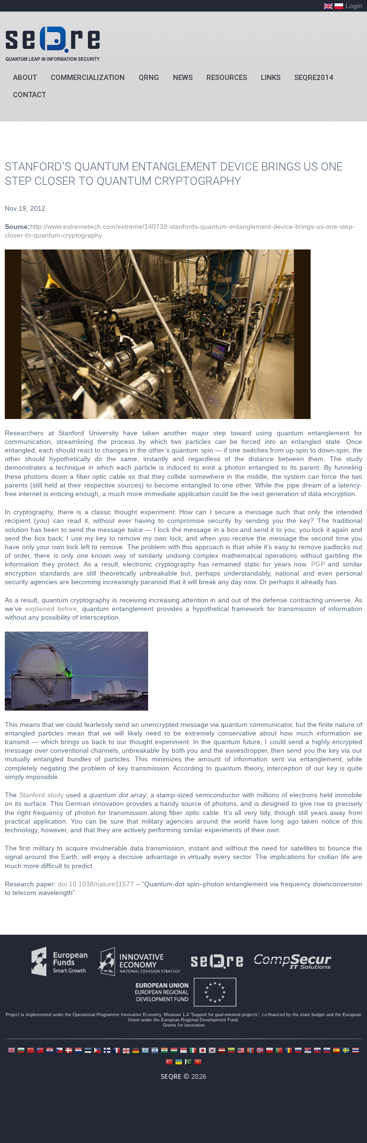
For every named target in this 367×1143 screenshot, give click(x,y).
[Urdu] (188, 1062)
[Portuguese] (279, 1051)
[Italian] (193, 1051)
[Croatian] (50, 1051)
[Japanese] (202, 1051)
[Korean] (212, 1051)
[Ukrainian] (179, 1062)
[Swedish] (346, 1051)
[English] (11, 1051)
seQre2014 (314, 77)
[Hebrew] (155, 1051)
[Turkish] (169, 1062)
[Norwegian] (260, 1051)
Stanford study (41, 795)
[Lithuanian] (231, 1051)
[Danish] (69, 1051)
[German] (136, 1051)
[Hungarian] (174, 1051)
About (25, 77)
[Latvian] (222, 1051)
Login (353, 6)
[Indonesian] (183, 1051)
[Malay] (241, 1051)
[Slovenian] (327, 1051)
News (183, 77)
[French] (116, 1051)
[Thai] (355, 1051)
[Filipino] (97, 1051)
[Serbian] (308, 1051)
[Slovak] (317, 1051)
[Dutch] (78, 1051)
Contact (29, 95)
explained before (51, 608)
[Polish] (269, 1051)
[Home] (52, 43)
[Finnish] (107, 1051)
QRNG (149, 77)
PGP (318, 564)
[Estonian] (88, 1051)
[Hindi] (164, 1051)
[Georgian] (126, 1051)
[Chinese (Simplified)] (30, 1051)
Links (271, 77)
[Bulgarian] (21, 1051)
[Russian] (298, 1051)
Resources (226, 77)
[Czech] (59, 1051)
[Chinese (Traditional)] (40, 1051)
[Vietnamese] (198, 1062)
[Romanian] (288, 1051)
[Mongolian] (250, 1051)
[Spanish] (336, 1051)
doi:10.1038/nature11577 (96, 884)
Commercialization (88, 77)
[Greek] (145, 1051)
